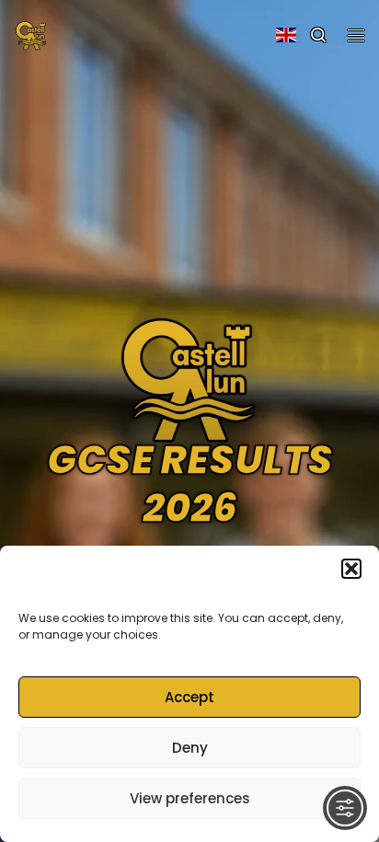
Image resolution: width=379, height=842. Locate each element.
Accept (189, 697)
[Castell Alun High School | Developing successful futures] (31, 33)
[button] (351, 568)
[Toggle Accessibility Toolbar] (345, 808)
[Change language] (286, 34)
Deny (190, 747)
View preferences (190, 798)
